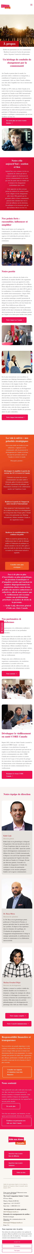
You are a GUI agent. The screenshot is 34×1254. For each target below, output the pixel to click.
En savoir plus (10, 1106)
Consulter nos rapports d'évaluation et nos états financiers (15, 1072)
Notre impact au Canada (14, 320)
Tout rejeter (17, 1250)
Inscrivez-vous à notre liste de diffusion (16, 1154)
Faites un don (21, 1172)
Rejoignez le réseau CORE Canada (14, 775)
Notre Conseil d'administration (17, 1024)
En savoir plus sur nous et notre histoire (16, 121)
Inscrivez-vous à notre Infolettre (16, 1164)
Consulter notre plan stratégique (17, 566)
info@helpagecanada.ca (10, 1212)
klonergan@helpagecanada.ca (12, 1223)
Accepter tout (17, 1242)
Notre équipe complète (17, 1016)
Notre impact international (14, 417)
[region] (17, 1240)
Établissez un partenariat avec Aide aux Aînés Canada (16, 1122)
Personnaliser (17, 1246)
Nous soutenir (10, 674)
